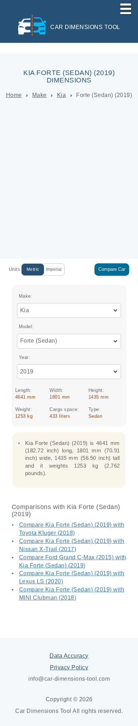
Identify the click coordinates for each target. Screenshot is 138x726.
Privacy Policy (69, 667)
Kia (61, 95)
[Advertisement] (69, 179)
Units (15, 269)
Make (39, 95)
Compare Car (111, 269)
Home (14, 95)
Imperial (54, 269)
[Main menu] (122, 7)
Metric (33, 269)
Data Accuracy (69, 656)
